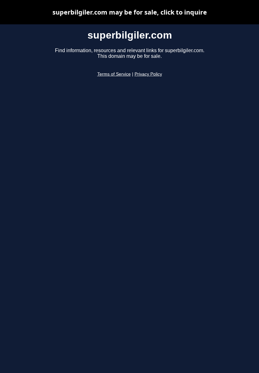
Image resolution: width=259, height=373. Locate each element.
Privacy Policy (148, 74)
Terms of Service (114, 74)
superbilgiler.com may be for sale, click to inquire (129, 12)
